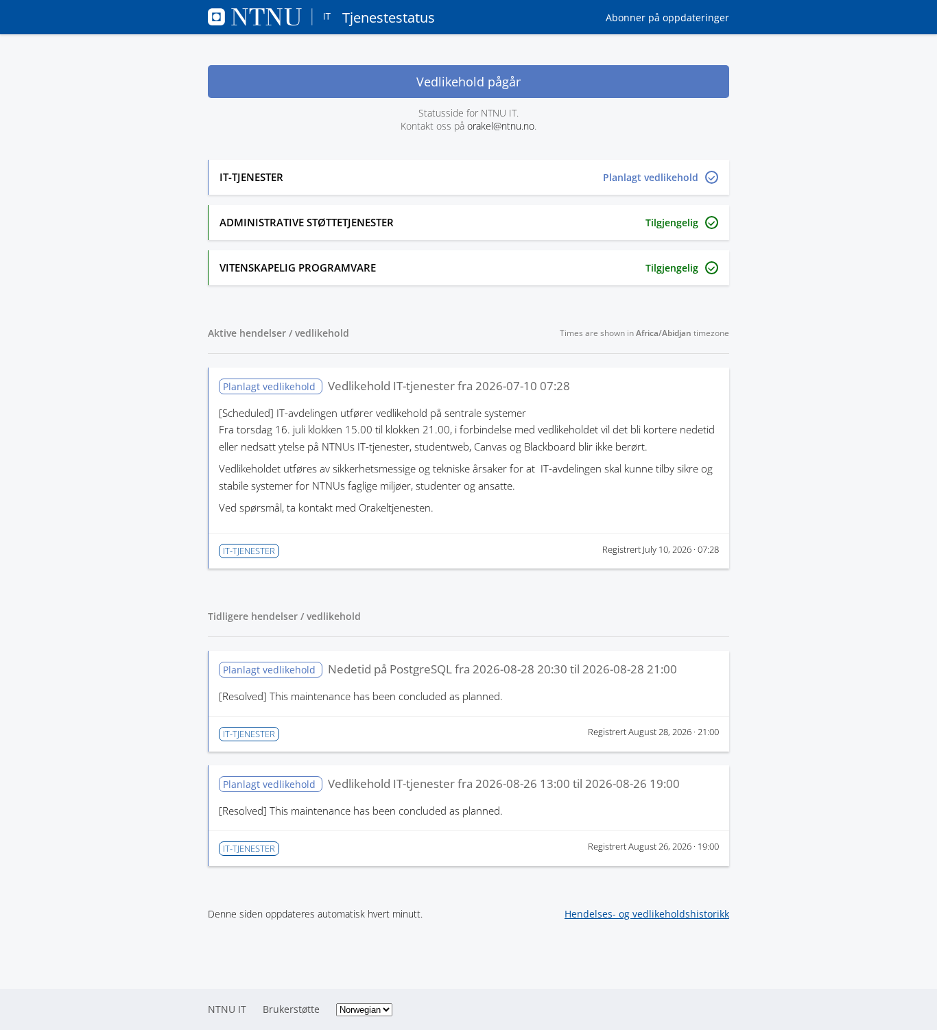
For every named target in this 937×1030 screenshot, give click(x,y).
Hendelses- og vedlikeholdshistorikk (647, 913)
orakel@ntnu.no (500, 125)
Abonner (667, 17)
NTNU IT (227, 1009)
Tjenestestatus (388, 17)
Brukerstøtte (291, 1009)
